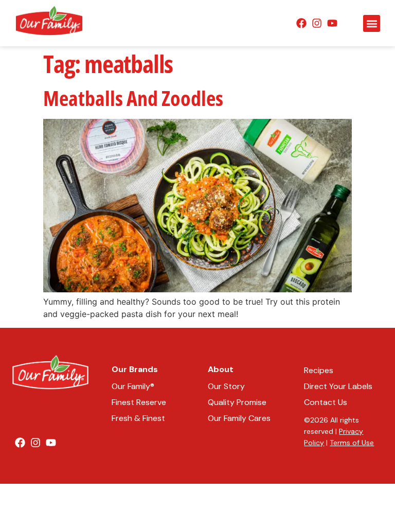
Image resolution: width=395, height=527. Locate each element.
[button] (371, 23)
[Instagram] (317, 23)
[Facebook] (301, 23)
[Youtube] (332, 23)
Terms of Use (352, 442)
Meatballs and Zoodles (133, 98)
